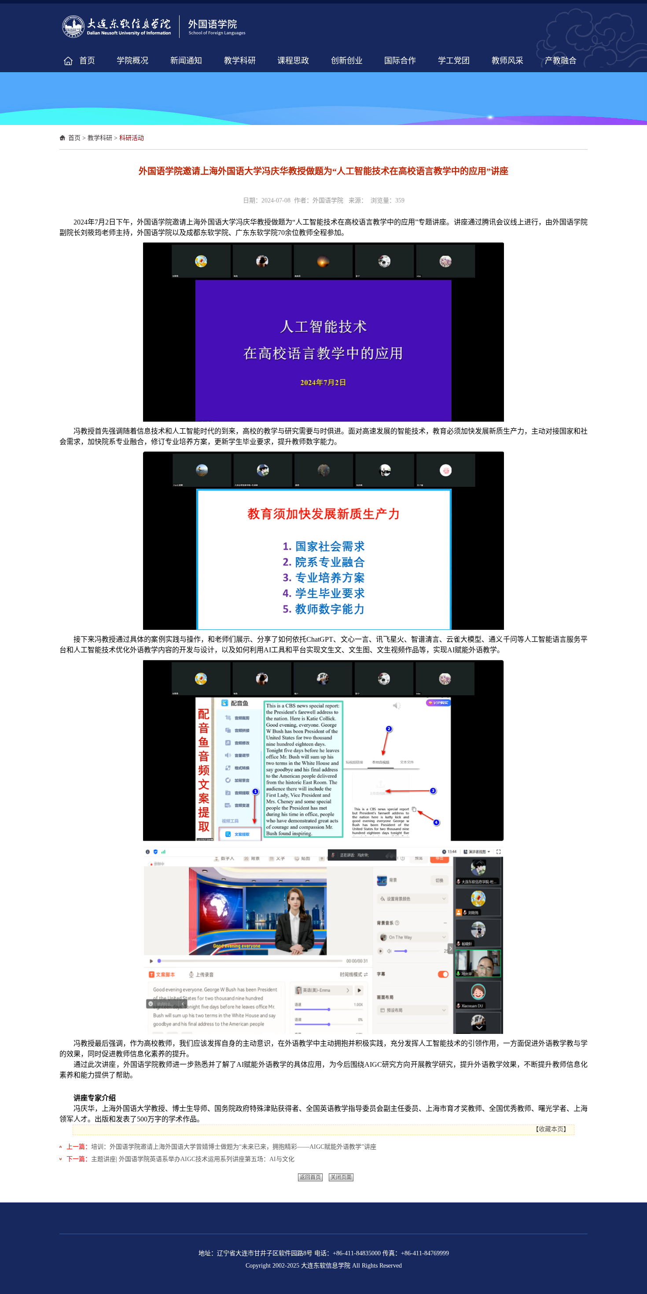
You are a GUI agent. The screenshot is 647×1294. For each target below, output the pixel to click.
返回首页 (310, 1177)
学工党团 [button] (454, 60)
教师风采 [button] (507, 60)
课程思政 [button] (293, 60)
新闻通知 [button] (186, 60)
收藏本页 (551, 1129)
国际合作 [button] (400, 60)
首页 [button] (87, 60)
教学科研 (100, 138)
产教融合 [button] (561, 60)
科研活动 (131, 138)
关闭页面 (341, 1177)
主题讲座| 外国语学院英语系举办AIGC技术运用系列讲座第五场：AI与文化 (192, 1159)
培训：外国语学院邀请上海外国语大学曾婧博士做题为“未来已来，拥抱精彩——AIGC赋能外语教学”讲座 (233, 1146)
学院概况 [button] (132, 60)
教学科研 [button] (240, 60)
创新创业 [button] (347, 60)
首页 (74, 138)
